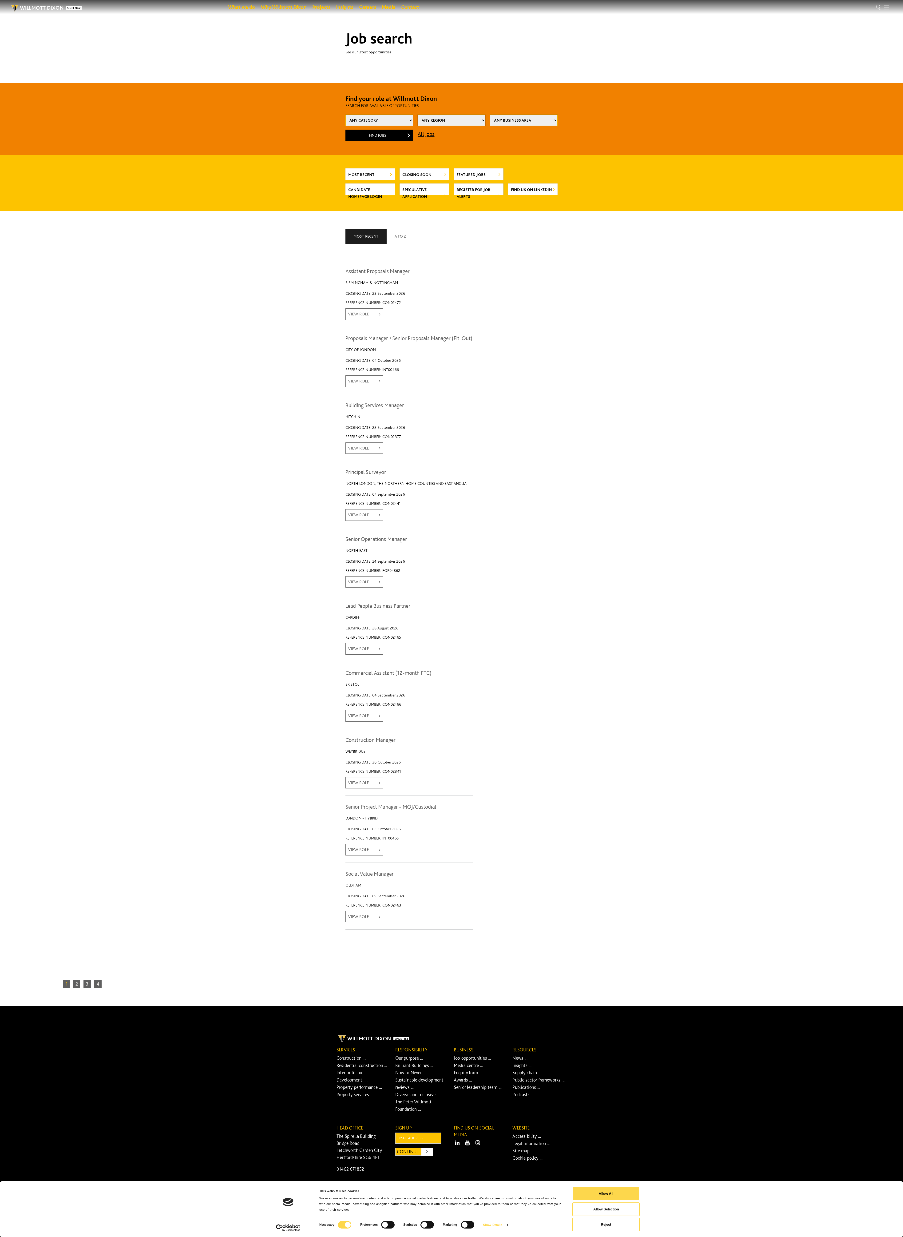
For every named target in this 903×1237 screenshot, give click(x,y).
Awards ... (463, 1080)
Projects (321, 7)
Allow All (606, 1194)
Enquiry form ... (468, 1072)
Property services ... (355, 1094)
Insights (344, 7)
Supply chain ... (526, 1072)
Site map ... (523, 1150)
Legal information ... (531, 1143)
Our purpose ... (409, 1058)
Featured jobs (471, 174)
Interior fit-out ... (352, 1072)
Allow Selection (606, 1209)
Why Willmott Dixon (284, 7)
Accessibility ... (526, 1136)
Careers (367, 7)
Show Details (492, 1225)
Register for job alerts (474, 191)
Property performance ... (359, 1087)
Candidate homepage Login (365, 191)
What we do (241, 7)
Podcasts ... (523, 1094)
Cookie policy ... (527, 1158)
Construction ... (351, 1058)
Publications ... (526, 1087)
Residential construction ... (362, 1065)
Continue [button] (415, 1151)
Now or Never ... (410, 1072)
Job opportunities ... (472, 1058)
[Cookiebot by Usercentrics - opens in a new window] (288, 1227)
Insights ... (521, 1065)
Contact (410, 7)
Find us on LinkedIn (531, 189)
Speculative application (414, 191)
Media (389, 7)
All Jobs (426, 134)
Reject (606, 1224)
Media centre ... (468, 1065)
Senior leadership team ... (478, 1087)
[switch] (388, 1225)
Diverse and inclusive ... (417, 1094)
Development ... (352, 1080)
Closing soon (417, 174)
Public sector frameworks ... (538, 1080)
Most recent (361, 174)
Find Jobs (377, 135)
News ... (519, 1058)
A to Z (400, 236)
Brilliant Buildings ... (414, 1065)
